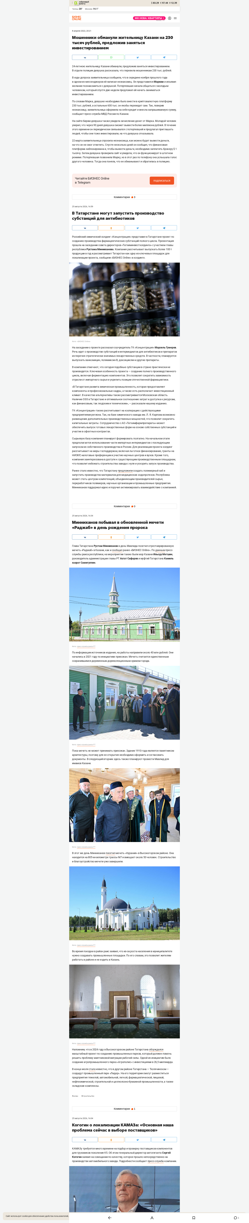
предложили (125, 470)
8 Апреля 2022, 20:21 (81, 31)
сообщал (117, 550)
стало (92, 1069)
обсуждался (156, 1049)
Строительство (87, 1096)
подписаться (161, 180)
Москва (88, 9)
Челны (75, 9)
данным (160, 550)
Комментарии (124, 197)
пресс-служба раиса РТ (86, 646)
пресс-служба (156, 1161)
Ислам (75, 1096)
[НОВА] (148, 18)
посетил (110, 853)
